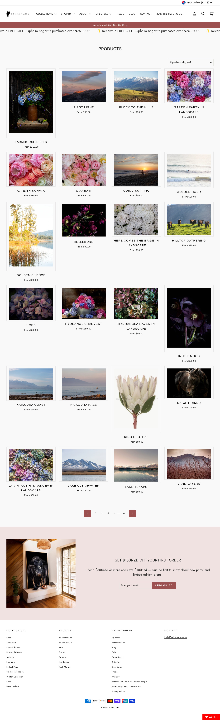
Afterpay (116, 676)
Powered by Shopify (110, 707)
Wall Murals (64, 666)
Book (8, 681)
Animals (10, 657)
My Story (116, 637)
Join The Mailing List (170, 13)
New (8, 637)
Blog (132, 13)
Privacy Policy (118, 691)
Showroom (11, 642)
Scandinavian (65, 637)
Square (62, 657)
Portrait (62, 652)
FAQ (114, 652)
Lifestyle (102, 13)
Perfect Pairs (12, 666)
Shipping (116, 662)
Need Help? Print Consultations (126, 686)
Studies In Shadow (15, 671)
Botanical (10, 662)
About (83, 13)
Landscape (64, 662)
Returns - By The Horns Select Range (129, 681)
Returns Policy (118, 642)
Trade (120, 13)
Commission (117, 657)
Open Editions (13, 647)
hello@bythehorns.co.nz (175, 636)
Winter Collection (14, 676)
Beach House (65, 642)
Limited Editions (14, 652)
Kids (61, 647)
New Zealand (12, 686)
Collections (45, 13)
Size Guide (117, 666)
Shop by (66, 13)
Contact (146, 13)
